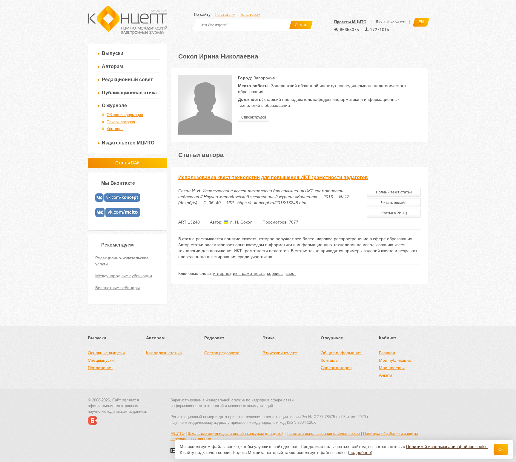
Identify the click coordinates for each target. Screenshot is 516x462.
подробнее (360, 452)
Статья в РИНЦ (394, 213)
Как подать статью (164, 352)
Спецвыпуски (101, 360)
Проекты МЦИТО (350, 22)
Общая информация (125, 115)
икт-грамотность (249, 273)
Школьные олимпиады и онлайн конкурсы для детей (235, 433)
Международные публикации (123, 275)
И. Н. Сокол (240, 222)
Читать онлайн (393, 203)
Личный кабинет (390, 22)
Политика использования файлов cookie (323, 433)
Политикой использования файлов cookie (447, 446)
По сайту (202, 14)
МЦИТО (178, 433)
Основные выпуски (106, 352)
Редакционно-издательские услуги (122, 260)
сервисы (275, 273)
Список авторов (121, 122)
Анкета (385, 375)
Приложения (100, 367)
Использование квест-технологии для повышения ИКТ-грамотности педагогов (273, 177)
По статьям (225, 14)
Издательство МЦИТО (128, 142)
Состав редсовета (221, 352)
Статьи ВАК (127, 162)
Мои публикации (395, 360)
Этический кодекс (279, 352)
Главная (387, 352)
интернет (222, 273)
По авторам (249, 14)
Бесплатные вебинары (117, 287)
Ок (500, 449)
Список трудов (253, 117)
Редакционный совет (127, 79)
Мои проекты (392, 367)
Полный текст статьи (394, 192)
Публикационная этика (129, 92)
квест (291, 273)
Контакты (115, 129)
